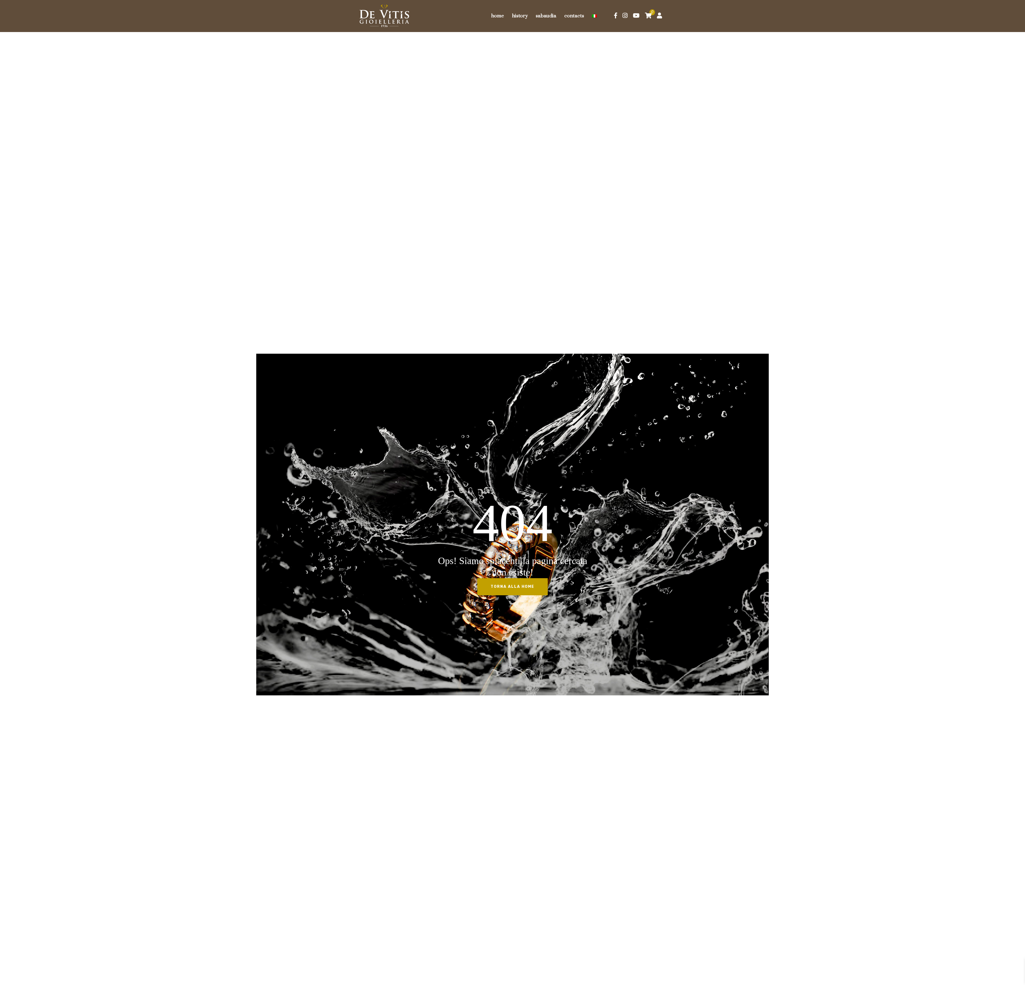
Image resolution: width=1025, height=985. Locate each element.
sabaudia (546, 16)
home (497, 16)
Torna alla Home (512, 586)
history (520, 16)
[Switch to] (594, 16)
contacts (574, 16)
